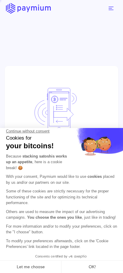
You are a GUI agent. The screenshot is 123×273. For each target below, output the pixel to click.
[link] (28, 8)
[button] (111, 8)
